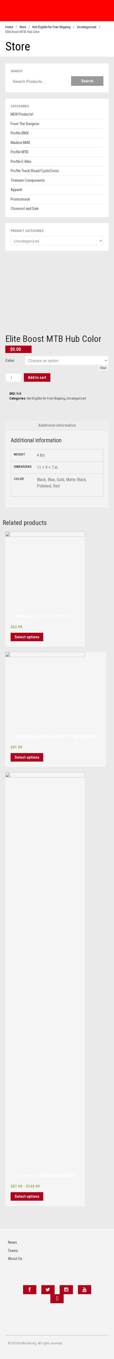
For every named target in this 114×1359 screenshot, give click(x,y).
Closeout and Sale (25, 208)
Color (10, 360)
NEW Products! (22, 114)
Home (9, 27)
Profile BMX (20, 133)
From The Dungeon (25, 123)
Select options (27, 637)
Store (22, 27)
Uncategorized (86, 27)
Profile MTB (19, 152)
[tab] (57, 425)
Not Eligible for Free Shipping (51, 27)
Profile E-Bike (21, 161)
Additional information (57, 425)
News (12, 1242)
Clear (103, 368)
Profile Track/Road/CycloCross (35, 170)
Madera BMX (20, 142)
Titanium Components (28, 180)
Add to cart (37, 377)
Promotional (20, 199)
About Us (15, 1258)
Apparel (16, 189)
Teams (13, 1250)
